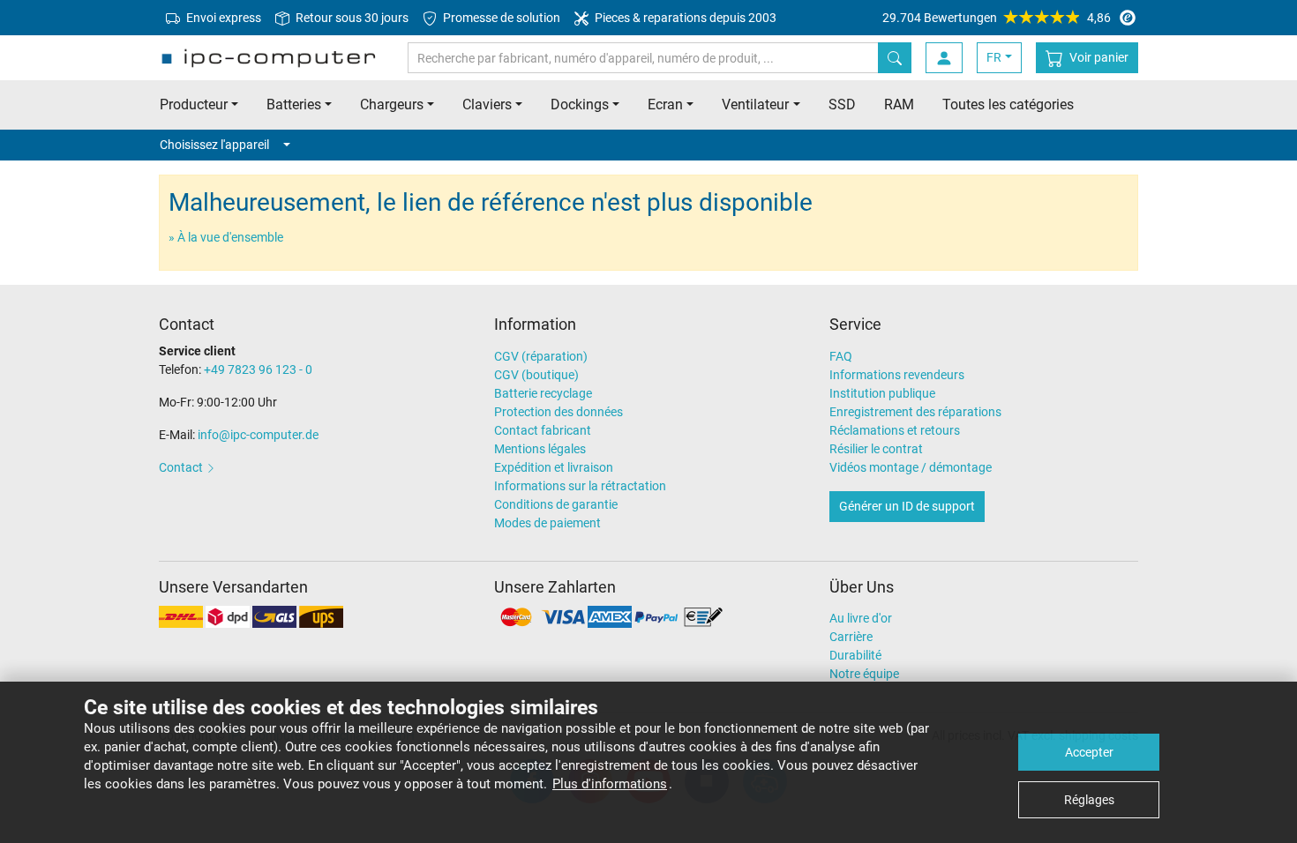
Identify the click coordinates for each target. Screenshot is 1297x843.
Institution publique (882, 393)
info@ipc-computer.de (258, 435)
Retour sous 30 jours (351, 18)
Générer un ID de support (907, 506)
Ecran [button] (665, 104)
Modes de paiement (547, 523)
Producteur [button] (194, 104)
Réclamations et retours (894, 430)
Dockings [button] (580, 104)
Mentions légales (540, 449)
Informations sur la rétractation (580, 486)
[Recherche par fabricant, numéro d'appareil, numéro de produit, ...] (894, 57)
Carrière (851, 637)
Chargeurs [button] (392, 104)
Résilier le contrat (876, 449)
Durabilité (855, 655)
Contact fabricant (542, 430)
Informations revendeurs (896, 375)
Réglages (1089, 800)
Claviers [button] (487, 104)
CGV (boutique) (536, 375)
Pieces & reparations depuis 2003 (684, 18)
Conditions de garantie (556, 504)
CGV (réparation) (541, 356)
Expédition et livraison (553, 467)
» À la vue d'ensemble (226, 237)
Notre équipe (864, 674)
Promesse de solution (500, 18)
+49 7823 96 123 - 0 (258, 369)
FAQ (840, 356)
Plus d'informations (609, 784)
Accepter (1089, 752)
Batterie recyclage (543, 393)
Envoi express (222, 18)
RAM (899, 104)
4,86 (996, 18)
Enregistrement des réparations (915, 412)
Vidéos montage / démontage (910, 467)
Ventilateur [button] (755, 104)
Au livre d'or (860, 618)
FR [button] (993, 57)
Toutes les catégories (1008, 104)
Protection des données (558, 412)
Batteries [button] (293, 104)
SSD (842, 104)
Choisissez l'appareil (214, 145)
